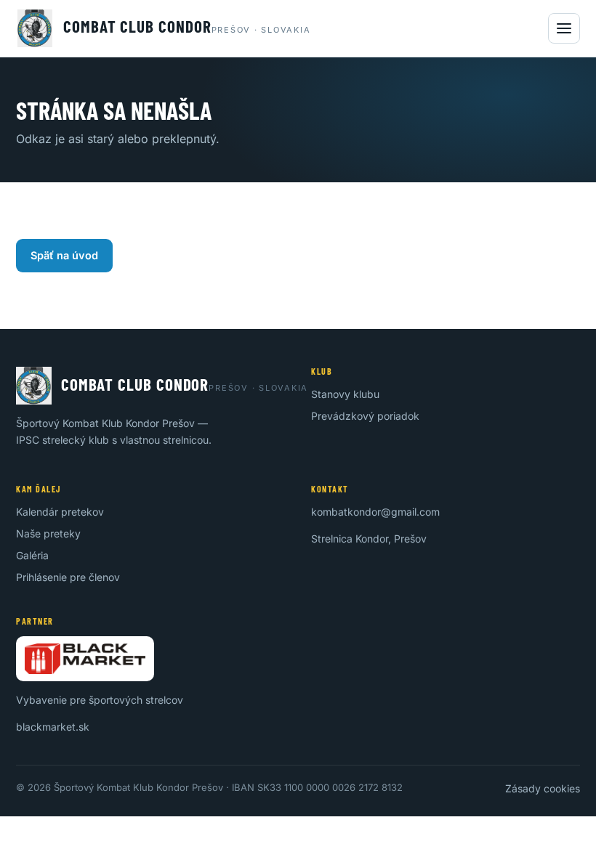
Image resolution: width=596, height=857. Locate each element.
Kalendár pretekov (60, 511)
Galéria (32, 555)
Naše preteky (48, 533)
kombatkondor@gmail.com (375, 511)
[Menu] (564, 28)
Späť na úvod (64, 255)
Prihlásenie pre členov (68, 577)
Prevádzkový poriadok (365, 416)
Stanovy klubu (345, 394)
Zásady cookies (542, 788)
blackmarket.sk (52, 726)
